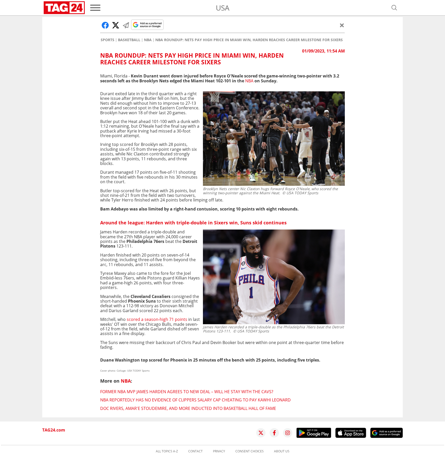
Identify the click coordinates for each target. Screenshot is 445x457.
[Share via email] (126, 25)
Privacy (219, 451)
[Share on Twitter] (115, 25)
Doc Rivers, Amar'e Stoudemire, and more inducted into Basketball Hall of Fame (188, 408)
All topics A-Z (167, 451)
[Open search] (394, 7)
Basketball (129, 40)
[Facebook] (274, 432)
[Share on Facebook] (105, 25)
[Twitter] (261, 432)
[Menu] (95, 7)
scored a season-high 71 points (157, 319)
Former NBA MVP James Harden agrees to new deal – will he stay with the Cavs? (186, 391)
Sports (107, 40)
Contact (195, 451)
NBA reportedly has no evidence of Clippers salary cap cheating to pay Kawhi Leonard (195, 400)
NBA (148, 40)
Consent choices (249, 451)
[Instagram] (287, 432)
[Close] (342, 25)
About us (281, 451)
